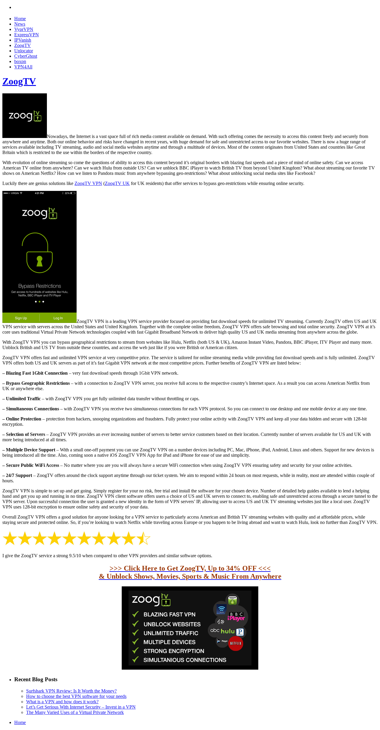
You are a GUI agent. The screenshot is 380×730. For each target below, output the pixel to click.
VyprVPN (23, 29)
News (19, 23)
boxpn (20, 61)
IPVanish (22, 40)
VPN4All (23, 66)
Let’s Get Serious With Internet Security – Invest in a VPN (81, 706)
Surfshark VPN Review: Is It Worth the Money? (71, 690)
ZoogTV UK (117, 183)
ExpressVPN (26, 34)
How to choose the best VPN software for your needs (76, 696)
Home (20, 18)
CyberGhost (25, 56)
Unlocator (23, 50)
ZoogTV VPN (88, 183)
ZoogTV (22, 45)
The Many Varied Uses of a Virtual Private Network (75, 712)
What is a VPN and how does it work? (62, 701)
